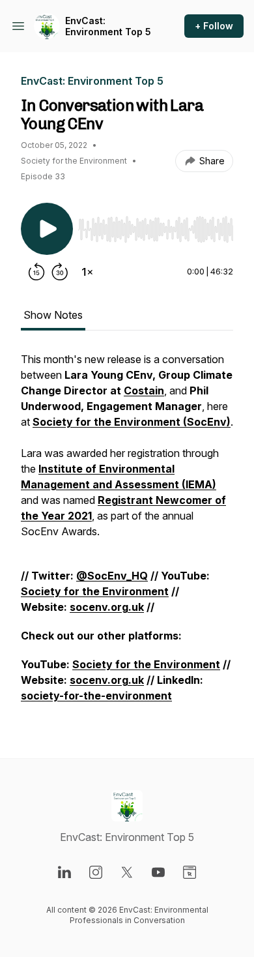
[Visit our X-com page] (127, 872)
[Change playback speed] (87, 272)
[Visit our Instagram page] (95, 872)
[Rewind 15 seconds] (36, 272)
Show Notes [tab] (53, 314)
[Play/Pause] (47, 229)
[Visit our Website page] (189, 872)
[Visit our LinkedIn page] (64, 872)
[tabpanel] (127, 533)
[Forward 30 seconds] (60, 272)
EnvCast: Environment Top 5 (108, 26)
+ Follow (214, 25)
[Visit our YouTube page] (158, 872)
